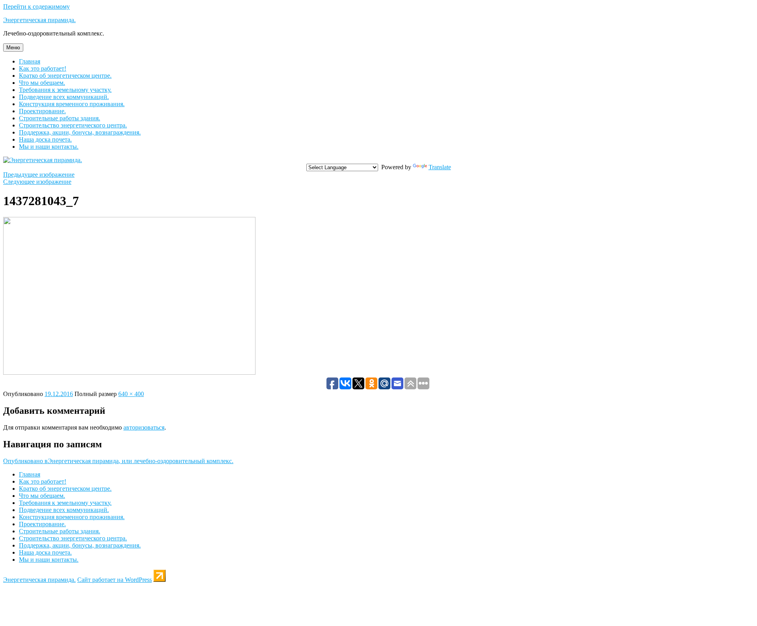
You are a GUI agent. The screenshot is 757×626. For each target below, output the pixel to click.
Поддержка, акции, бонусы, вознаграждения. (80, 132)
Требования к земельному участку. (65, 89)
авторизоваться (143, 427)
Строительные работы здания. (59, 118)
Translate (440, 167)
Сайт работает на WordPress (114, 579)
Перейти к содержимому (36, 6)
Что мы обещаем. (42, 82)
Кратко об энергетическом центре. (65, 75)
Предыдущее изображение (39, 174)
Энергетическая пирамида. (39, 20)
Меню (13, 47)
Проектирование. (42, 111)
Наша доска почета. (45, 139)
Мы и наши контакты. (48, 146)
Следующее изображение (37, 181)
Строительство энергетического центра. (73, 125)
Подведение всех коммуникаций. (64, 96)
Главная (29, 61)
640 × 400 (131, 394)
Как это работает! (42, 68)
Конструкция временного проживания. (72, 104)
